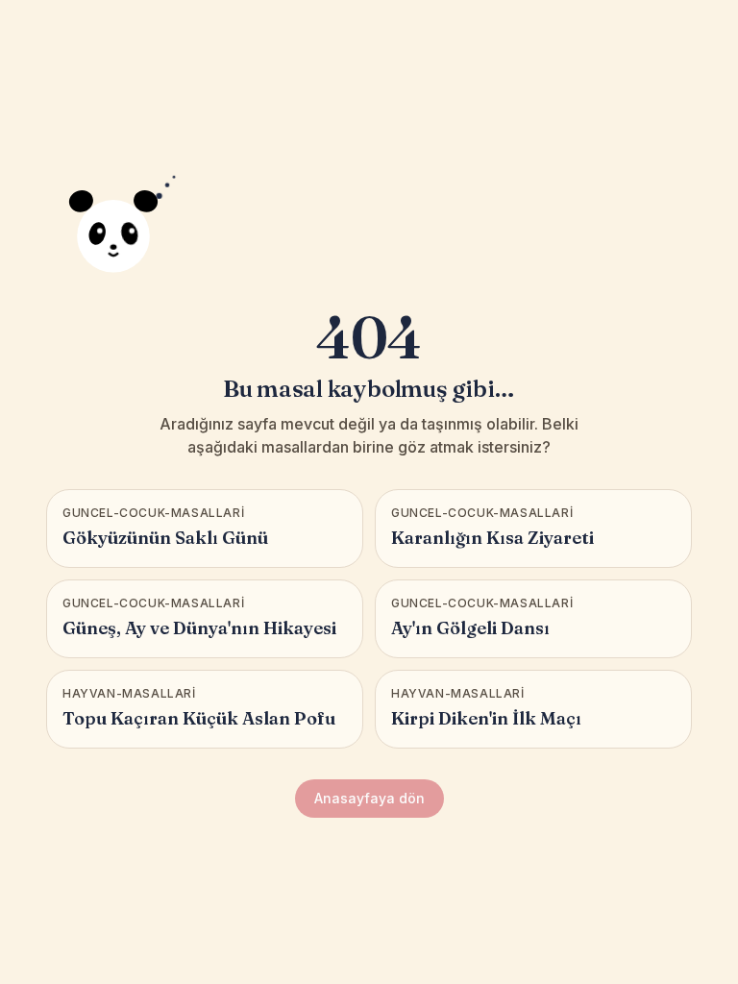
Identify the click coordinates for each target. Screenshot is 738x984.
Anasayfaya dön (369, 798)
